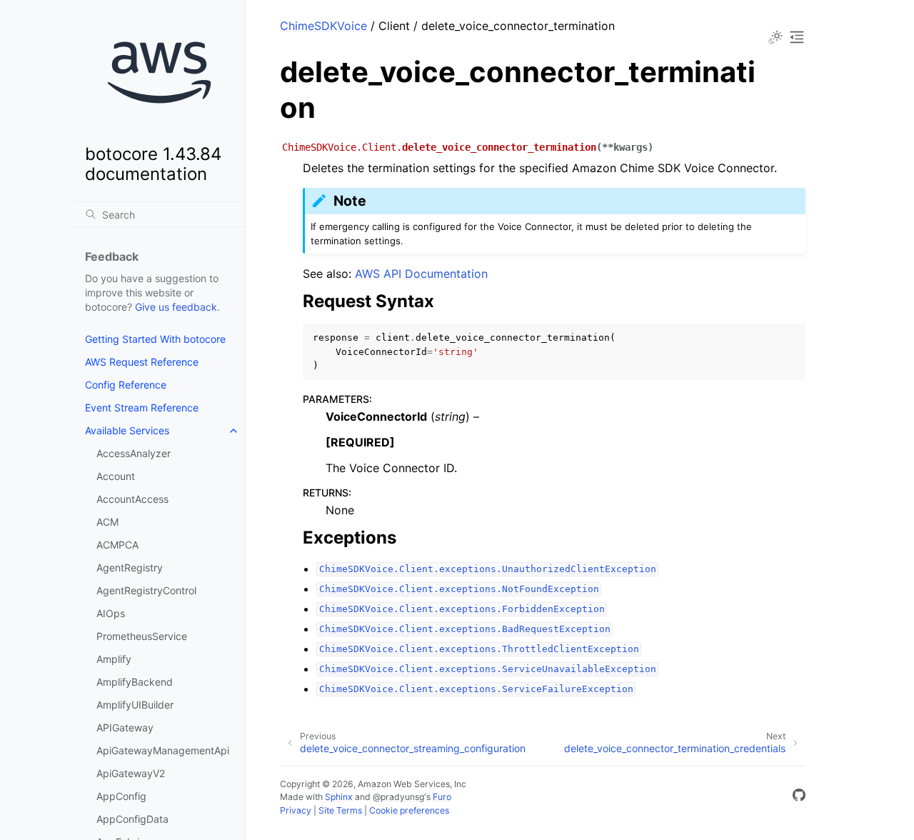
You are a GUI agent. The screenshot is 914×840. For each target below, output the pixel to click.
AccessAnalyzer (133, 453)
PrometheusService (141, 636)
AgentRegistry (129, 567)
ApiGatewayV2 (130, 773)
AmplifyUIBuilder (135, 705)
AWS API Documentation (421, 273)
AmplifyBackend (134, 682)
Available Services (127, 430)
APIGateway (125, 727)
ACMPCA (117, 545)
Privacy (295, 810)
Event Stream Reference (142, 407)
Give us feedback (176, 307)
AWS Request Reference (142, 362)
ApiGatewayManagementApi (162, 750)
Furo (442, 796)
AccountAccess (132, 499)
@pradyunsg (398, 796)
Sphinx (339, 796)
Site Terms (340, 810)
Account (115, 476)
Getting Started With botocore (155, 339)
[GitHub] (799, 797)
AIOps (110, 613)
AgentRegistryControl (146, 590)
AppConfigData (132, 819)
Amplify (113, 659)
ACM (107, 522)
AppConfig (121, 796)
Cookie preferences (409, 810)
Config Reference (125, 385)
